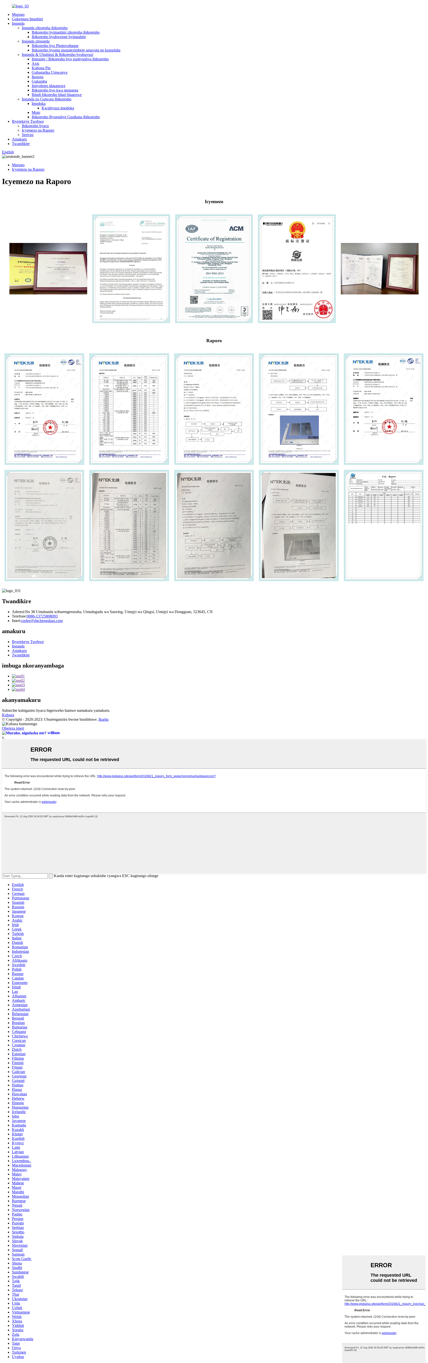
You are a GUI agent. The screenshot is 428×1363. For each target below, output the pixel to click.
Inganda (18, 23)
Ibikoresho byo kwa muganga (55, 90)
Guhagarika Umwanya (49, 72)
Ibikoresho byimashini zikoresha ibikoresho (66, 32)
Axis (35, 63)
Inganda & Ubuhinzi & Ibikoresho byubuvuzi (57, 54)
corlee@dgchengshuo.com (42, 621)
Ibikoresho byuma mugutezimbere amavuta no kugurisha (76, 50)
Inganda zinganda (36, 41)
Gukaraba (39, 81)
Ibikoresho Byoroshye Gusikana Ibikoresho (66, 117)
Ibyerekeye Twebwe (28, 121)
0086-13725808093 (42, 616)
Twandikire (21, 144)
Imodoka (39, 103)
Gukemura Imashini (27, 19)
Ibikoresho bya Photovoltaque (55, 46)
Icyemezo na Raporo (38, 130)
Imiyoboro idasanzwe (48, 86)
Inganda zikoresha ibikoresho (45, 28)
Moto (36, 112)
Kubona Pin (41, 68)
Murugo (18, 14)
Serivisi (27, 135)
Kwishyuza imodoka (58, 108)
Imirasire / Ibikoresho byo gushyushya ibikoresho (70, 59)
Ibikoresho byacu (35, 126)
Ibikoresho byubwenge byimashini (59, 37)
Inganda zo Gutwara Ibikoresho (46, 99)
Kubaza (8, 715)
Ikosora (37, 77)
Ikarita (103, 719)
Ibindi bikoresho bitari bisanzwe (57, 95)
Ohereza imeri (13, 728)
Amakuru (19, 139)
